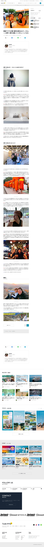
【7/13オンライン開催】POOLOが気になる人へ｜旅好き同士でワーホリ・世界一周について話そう (35, 454)
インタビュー (6, 331)
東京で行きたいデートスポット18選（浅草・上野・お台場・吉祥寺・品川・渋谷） (35, 398)
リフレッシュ (17, 539)
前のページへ (8, 325)
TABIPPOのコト (32, 13)
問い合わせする (11, 504)
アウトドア (16, 538)
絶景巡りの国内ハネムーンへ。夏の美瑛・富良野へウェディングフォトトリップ (8, 398)
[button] (41, 408)
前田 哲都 (10, 44)
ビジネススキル (17, 536)
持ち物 (22, 536)
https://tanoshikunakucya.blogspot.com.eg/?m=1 (10, 310)
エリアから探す (35, 19)
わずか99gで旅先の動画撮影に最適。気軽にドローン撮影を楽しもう (22, 384)
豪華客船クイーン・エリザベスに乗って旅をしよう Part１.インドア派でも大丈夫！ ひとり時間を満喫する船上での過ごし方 (35, 384)
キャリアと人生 (23, 535)
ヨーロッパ (32, 14)
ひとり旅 (3, 382)
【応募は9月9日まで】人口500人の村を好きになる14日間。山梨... (36, 27)
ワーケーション (35, 14)
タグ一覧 (40, 10)
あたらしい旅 (36, 13)
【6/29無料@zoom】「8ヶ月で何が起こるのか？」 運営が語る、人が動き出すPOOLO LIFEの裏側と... (35, 466)
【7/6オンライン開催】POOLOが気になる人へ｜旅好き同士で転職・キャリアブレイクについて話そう (8, 466)
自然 (21, 539)
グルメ (22, 538)
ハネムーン (10, 331)
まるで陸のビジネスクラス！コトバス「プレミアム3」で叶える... (36, 21)
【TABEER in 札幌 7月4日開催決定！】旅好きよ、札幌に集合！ (22, 466)
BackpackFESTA (17, 537)
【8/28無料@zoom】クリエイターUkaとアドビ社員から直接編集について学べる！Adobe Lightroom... (8, 455)
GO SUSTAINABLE (17, 535)
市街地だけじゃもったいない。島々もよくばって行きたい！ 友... (36, 24)
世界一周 (14, 331)
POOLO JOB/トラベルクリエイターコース (35, 12)
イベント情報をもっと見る (22, 473)
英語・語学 (22, 537)
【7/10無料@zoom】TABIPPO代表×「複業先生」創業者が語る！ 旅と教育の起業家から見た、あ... (22, 454)
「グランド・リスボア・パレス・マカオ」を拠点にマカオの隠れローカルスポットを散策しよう (8, 384)
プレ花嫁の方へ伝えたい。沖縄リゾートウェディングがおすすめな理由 (22, 398)
